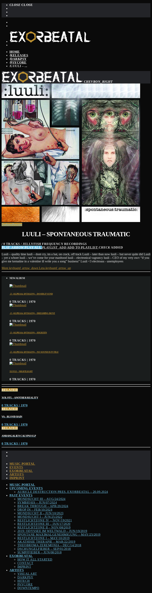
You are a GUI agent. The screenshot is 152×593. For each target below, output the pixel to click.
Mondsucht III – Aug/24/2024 (41, 499)
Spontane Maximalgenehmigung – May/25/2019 (59, 534)
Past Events (21, 495)
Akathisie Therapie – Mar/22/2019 (46, 541)
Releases (19, 55)
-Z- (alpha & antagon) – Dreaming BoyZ (32, 313)
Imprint (17, 478)
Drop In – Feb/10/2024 (34, 509)
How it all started (34, 559)
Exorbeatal (21, 471)
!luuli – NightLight (21, 371)
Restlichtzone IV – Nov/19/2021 (44, 520)
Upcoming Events (26, 488)
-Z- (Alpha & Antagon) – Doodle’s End (31, 294)
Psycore (18, 62)
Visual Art (27, 573)
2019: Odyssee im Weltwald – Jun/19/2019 (52, 531)
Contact (25, 563)
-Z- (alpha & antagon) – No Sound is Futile (34, 352)
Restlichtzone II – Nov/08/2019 (43, 527)
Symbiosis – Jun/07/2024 (37, 502)
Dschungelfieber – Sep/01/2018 (44, 548)
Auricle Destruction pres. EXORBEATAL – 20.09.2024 (62, 491)
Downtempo (28, 588)
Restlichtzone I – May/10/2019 (43, 538)
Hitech (23, 581)
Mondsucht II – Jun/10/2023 (40, 513)
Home (15, 51)
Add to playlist (70, 247)
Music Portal (22, 463)
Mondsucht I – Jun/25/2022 (39, 516)
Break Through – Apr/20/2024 (42, 506)
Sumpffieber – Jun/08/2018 (39, 552)
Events (16, 467)
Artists (17, 474)
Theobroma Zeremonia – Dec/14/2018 (49, 545)
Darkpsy (18, 59)
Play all (22, 247)
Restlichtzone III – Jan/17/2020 (43, 524)
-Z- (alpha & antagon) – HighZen (28, 332)
